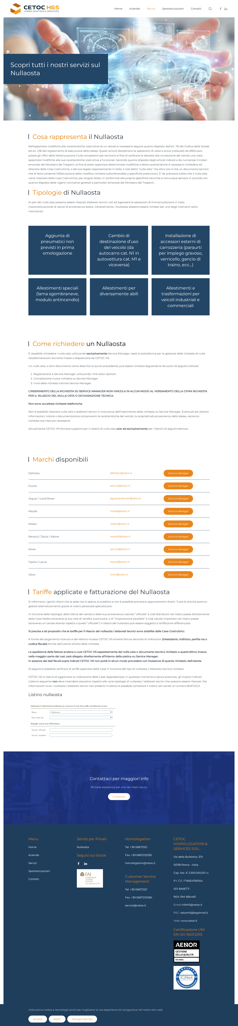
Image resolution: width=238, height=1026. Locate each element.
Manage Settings (82, 1019)
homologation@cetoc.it (140, 863)
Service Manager (178, 473)
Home (118, 8)
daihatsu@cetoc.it (121, 473)
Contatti (196, 8)
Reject (57, 1019)
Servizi (151, 8)
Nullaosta (83, 847)
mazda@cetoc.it (120, 511)
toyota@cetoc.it (120, 561)
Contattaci (119, 796)
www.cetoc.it (189, 920)
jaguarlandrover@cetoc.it (125, 498)
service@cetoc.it (120, 485)
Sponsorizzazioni (39, 871)
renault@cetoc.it (120, 536)
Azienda (134, 8)
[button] (210, 8)
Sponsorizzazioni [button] (173, 8)
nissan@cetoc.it (119, 523)
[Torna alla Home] (34, 8)
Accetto (38, 1019)
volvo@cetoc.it (119, 574)
